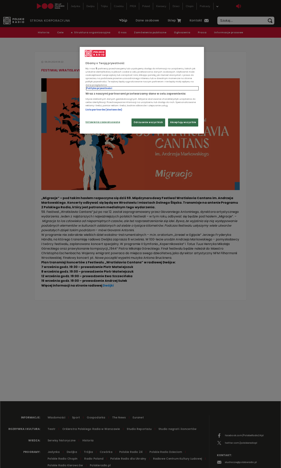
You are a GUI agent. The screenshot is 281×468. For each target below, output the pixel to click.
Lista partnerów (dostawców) (103, 109)
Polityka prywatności (99, 88)
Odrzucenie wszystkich (148, 122)
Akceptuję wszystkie (183, 122)
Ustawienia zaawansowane (102, 122)
